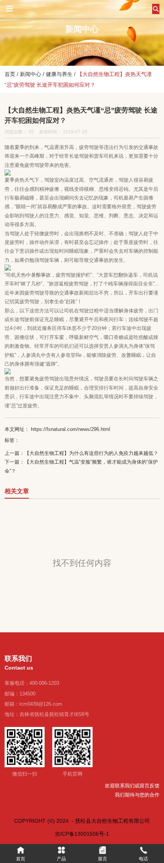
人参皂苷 (66, 355)
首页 (11, 74)
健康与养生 (59, 74)
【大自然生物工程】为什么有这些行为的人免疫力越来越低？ (91, 453)
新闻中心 (30, 74)
